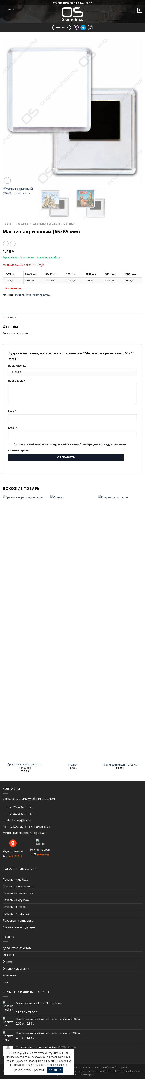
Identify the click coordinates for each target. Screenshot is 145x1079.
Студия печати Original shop (72, 3)
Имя (12, 411)
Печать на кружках (16, 900)
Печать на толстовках (18, 886)
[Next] (135, 111)
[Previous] (10, 111)
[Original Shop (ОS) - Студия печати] (73, 14)
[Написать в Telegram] (83, 27)
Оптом (7, 961)
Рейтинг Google (40, 849)
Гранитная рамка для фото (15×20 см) (25, 766)
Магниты (68, 223)
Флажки (72, 764)
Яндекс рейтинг (13, 851)
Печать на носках (15, 907)
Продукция (22, 223)
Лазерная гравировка (18, 920)
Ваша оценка (17, 365)
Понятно (55, 1070)
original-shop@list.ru (17, 820)
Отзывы (8, 955)
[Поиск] (121, 10)
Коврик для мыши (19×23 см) (120, 764)
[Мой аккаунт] (130, 10)
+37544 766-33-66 (18, 814)
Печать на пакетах (16, 914)
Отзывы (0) (10, 317)
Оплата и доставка (16, 968)
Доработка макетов (17, 948)
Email (12, 427)
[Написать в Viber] (76, 27)
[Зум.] (7, 180)
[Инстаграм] (90, 27)
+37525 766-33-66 (18, 807)
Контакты (9, 975)
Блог (6, 982)
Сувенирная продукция (46, 223)
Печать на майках (15, 879)
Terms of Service (79, 1074)
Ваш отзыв (16, 380)
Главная (7, 223)
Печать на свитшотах (18, 893)
